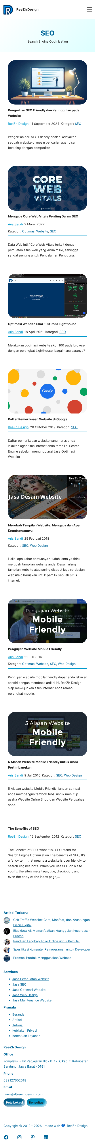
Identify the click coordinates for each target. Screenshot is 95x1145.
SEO (78, 123)
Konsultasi (36, 1102)
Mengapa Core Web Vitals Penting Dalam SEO (43, 216)
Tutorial (17, 1025)
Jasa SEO (19, 984)
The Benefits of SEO (23, 828)
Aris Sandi (15, 224)
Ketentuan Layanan (26, 1036)
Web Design (39, 545)
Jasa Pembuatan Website (30, 979)
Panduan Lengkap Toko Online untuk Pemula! (46, 941)
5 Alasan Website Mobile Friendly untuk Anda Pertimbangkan (43, 764)
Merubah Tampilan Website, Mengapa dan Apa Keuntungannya (44, 527)
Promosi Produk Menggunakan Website (42, 958)
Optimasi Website (35, 231)
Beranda (18, 1014)
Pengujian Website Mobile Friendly (35, 649)
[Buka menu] (89, 10)
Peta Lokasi (14, 1102)
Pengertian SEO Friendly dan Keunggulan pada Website (43, 112)
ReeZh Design (18, 123)
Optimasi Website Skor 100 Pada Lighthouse (42, 324)
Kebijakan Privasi (24, 1030)
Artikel (17, 1020)
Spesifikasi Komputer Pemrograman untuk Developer (51, 949)
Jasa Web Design (25, 995)
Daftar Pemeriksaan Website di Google (38, 419)
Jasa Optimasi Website (29, 990)
